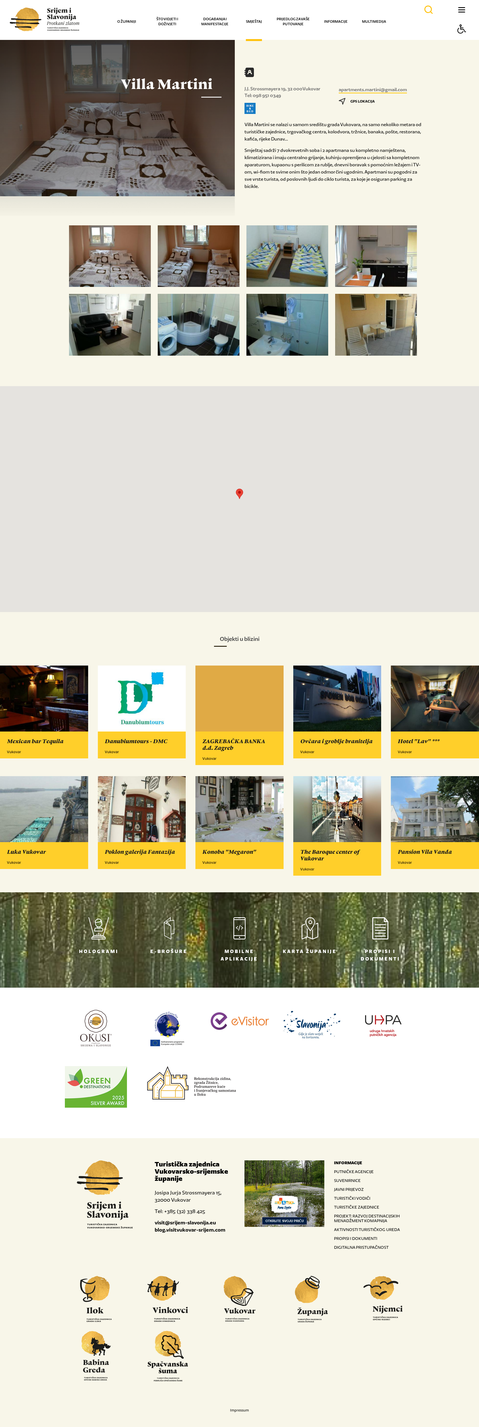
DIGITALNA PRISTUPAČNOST (361, 1247)
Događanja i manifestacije (214, 21)
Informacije (336, 21)
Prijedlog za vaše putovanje (293, 21)
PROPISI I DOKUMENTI (355, 1238)
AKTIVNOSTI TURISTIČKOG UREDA (367, 1229)
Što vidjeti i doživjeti (167, 21)
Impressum (239, 1410)
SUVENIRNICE (347, 1180)
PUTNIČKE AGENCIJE (354, 1171)
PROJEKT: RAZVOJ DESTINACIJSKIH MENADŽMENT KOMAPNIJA (367, 1218)
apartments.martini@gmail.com (373, 89)
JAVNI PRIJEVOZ (349, 1189)
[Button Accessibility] (461, 38)
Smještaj (254, 21)
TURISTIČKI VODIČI (352, 1198)
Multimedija (374, 21)
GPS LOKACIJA (362, 101)
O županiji (126, 21)
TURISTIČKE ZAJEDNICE (356, 1207)
